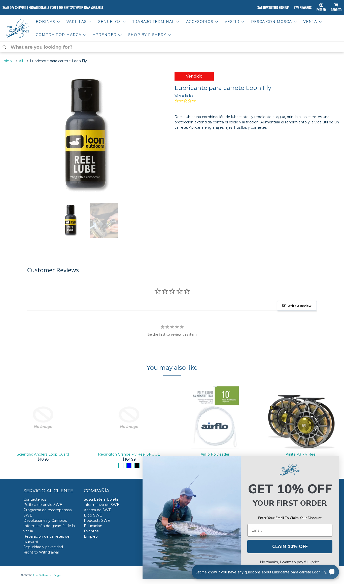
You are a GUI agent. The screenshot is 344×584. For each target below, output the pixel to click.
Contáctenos (34, 499)
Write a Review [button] (300, 305)
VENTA (310, 21)
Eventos (91, 531)
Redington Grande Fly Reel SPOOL (129, 454)
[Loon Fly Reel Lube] (86, 135)
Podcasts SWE (97, 520)
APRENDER (105, 34)
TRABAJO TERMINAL (153, 21)
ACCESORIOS (199, 21)
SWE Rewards (303, 7)
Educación (93, 526)
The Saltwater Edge (46, 575)
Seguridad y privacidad (43, 547)
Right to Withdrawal (41, 552)
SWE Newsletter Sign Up (273, 7)
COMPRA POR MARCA (58, 34)
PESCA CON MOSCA (271, 21)
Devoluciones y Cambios (45, 520)
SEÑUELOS (109, 21)
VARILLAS (76, 21)
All (21, 61)
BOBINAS (45, 21)
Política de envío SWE (42, 504)
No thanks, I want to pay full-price (290, 562)
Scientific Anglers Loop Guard (43, 454)
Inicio (7, 61)
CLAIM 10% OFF (290, 546)
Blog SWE (93, 515)
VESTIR (232, 21)
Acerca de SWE (97, 510)
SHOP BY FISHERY (147, 34)
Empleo (91, 536)
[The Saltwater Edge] (17, 28)
